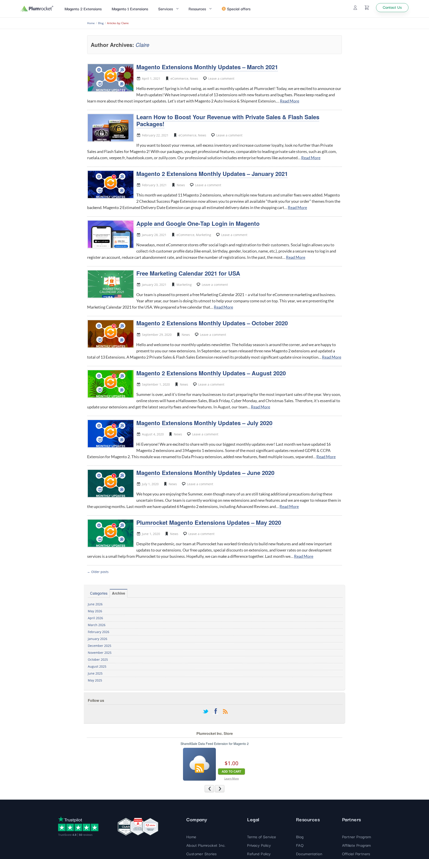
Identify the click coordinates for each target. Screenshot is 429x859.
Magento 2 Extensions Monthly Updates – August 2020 (211, 373)
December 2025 (99, 646)
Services (165, 9)
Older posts (98, 572)
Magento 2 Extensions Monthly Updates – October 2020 (212, 323)
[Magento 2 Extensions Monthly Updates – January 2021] (110, 184)
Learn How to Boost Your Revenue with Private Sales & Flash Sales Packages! (227, 120)
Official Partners (356, 854)
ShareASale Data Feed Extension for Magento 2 (215, 743)
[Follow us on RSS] (225, 712)
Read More (289, 100)
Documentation (309, 854)
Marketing (203, 235)
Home (191, 837)
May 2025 (95, 680)
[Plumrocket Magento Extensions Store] (37, 9)
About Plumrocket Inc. (205, 845)
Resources (197, 9)
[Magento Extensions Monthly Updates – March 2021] (110, 77)
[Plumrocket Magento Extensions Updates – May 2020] (110, 533)
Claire (142, 44)
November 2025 (99, 652)
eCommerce (179, 78)
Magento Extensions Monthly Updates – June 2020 (205, 472)
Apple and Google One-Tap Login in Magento (198, 223)
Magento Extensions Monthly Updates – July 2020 (204, 423)
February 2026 (98, 632)
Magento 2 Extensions (83, 9)
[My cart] (367, 7)
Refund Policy (259, 854)
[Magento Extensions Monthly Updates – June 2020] (110, 483)
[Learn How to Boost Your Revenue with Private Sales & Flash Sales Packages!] (110, 127)
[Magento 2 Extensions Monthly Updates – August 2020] (110, 384)
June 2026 (95, 604)
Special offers (238, 9)
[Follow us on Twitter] (205, 712)
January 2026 (97, 639)
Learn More (231, 778)
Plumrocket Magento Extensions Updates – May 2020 (208, 522)
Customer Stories (201, 854)
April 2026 (95, 618)
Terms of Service (261, 837)
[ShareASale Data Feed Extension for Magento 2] (199, 764)
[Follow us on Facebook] (215, 712)
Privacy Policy (259, 845)
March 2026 (96, 625)
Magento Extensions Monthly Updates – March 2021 (207, 67)
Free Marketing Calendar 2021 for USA (188, 273)
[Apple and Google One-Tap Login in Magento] (110, 234)
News (194, 78)
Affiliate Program (356, 845)
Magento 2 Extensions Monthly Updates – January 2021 (212, 173)
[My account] (355, 7)
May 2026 (95, 611)
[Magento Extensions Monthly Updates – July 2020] (110, 433)
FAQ (299, 845)
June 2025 (95, 673)
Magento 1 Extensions (130, 9)
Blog (300, 837)
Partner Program (356, 837)
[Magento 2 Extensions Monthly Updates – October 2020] (110, 334)
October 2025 (98, 659)
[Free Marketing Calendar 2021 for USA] (110, 284)
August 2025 (97, 666)
